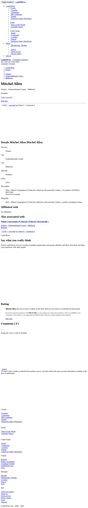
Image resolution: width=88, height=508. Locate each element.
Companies (14, 12)
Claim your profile (6, 97)
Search (13, 50)
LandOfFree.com (7, 466)
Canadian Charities (8, 464)
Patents (13, 16)
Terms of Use (15, 52)
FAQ (3, 468)
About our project (7, 492)
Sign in (8, 56)
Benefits (4, 460)
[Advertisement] (44, 122)
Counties (13, 37)
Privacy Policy (16, 54)
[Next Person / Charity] (3, 329)
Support (4, 502)
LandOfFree (10, 6)
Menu (8, 43)
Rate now (4, 101)
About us (4, 494)
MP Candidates (16, 14)
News (3, 500)
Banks (13, 33)
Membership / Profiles (18, 45)
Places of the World (17, 25)
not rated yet (13, 105)
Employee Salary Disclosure (21, 19)
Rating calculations (8, 462)
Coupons (4, 480)
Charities (13, 10)
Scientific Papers (16, 27)
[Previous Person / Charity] (1, 329)
